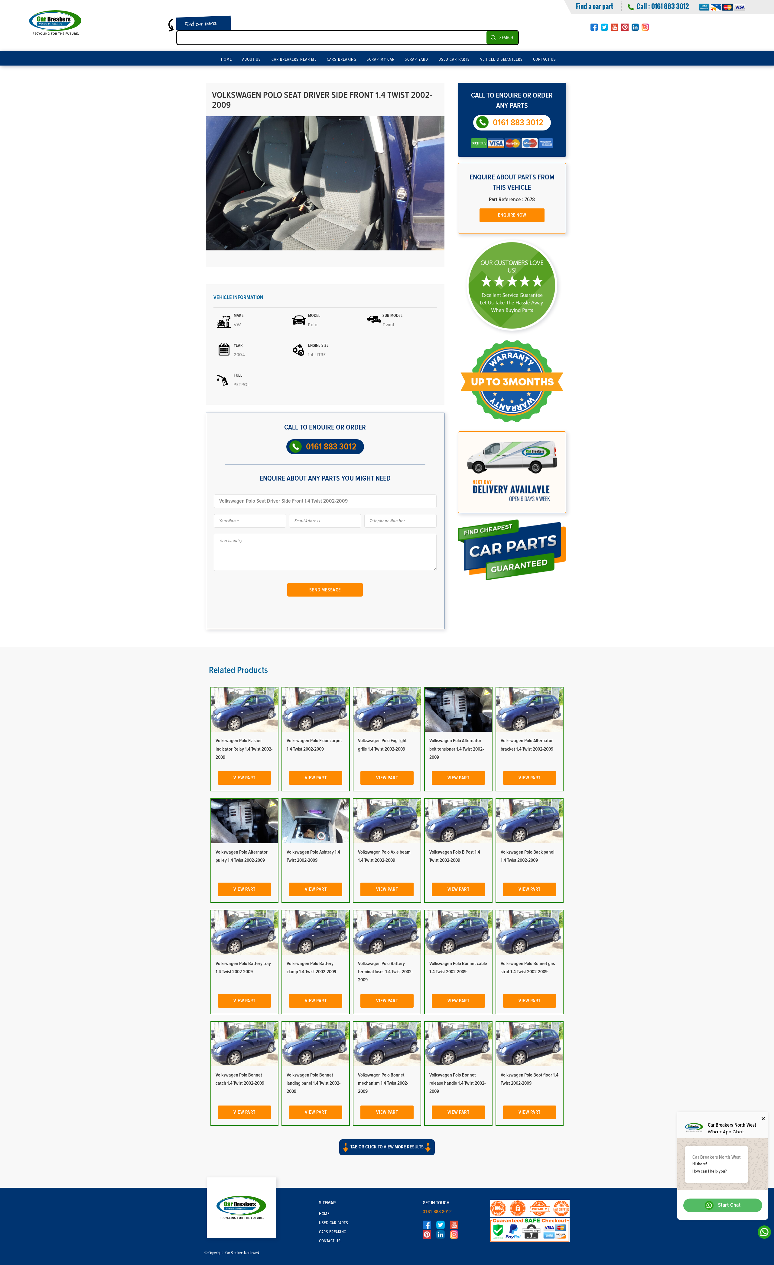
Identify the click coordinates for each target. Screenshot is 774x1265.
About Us (251, 59)
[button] (387, 1153)
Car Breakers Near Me (294, 59)
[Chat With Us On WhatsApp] (762, 1233)
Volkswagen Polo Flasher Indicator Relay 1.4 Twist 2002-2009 (244, 748)
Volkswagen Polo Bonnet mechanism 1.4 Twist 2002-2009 (383, 1083)
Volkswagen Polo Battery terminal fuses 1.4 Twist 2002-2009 (385, 971)
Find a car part (594, 6)
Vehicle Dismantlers (501, 59)
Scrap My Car (381, 59)
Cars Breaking (341, 59)
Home (226, 59)
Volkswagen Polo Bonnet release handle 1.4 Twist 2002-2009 (457, 1083)
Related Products (238, 670)
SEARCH (506, 38)
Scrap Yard (416, 59)
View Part (244, 777)
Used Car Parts (454, 59)
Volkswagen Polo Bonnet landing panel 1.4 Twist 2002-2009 (313, 1083)
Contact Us (544, 59)
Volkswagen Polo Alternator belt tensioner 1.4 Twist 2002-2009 (456, 748)
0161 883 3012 (670, 6)
